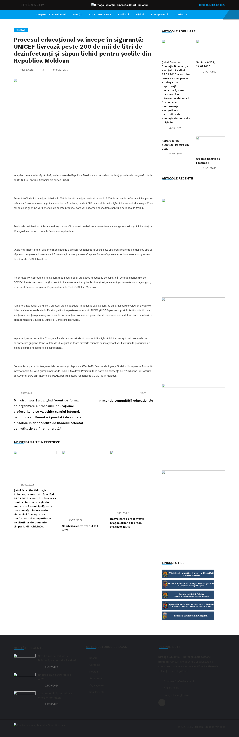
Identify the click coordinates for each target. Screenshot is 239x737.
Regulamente (96, 692)
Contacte (181, 14)
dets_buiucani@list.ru (212, 4)
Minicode (220, 726)
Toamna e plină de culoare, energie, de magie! (55, 695)
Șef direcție (96, 678)
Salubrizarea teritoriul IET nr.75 (54, 677)
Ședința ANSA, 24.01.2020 (205, 64)
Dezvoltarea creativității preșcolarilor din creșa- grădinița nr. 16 (127, 523)
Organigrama (96, 685)
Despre (93, 658)
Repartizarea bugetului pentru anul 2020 (176, 144)
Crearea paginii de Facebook (208, 160)
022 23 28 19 (171, 688)
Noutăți (21, 30)
